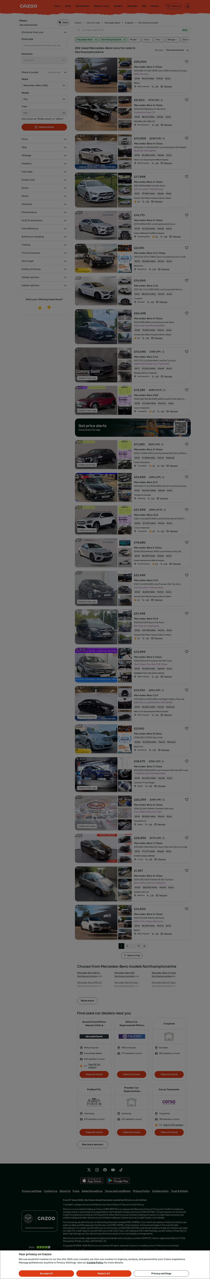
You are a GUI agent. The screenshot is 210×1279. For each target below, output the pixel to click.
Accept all (46, 1273)
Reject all (104, 1273)
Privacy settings (161, 1273)
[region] (105, 1264)
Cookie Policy (95, 1262)
